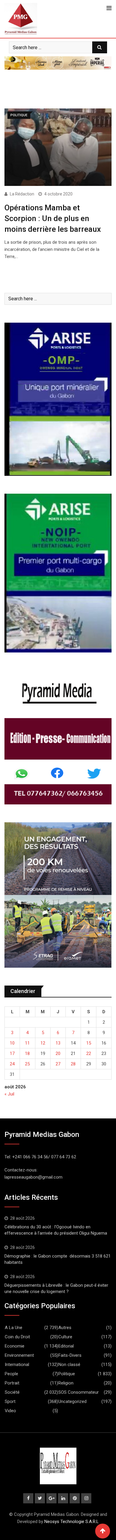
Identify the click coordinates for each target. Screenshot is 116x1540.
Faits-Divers (69, 1355)
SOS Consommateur (78, 1392)
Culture (65, 1336)
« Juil (9, 1094)
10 (12, 1043)
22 (88, 1053)
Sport (10, 1401)
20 (58, 1053)
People (11, 1373)
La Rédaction (22, 194)
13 (58, 1043)
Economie (14, 1346)
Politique (66, 1373)
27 (58, 1064)
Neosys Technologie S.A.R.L (71, 1521)
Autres (64, 1327)
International (17, 1364)
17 (12, 1053)
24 (12, 1064)
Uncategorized (72, 1401)
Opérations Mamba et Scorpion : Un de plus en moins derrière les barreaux (52, 218)
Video (10, 1410)
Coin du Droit (17, 1336)
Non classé (69, 1364)
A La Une (13, 1327)
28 (73, 1064)
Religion (65, 1383)
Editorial (66, 1346)
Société (12, 1392)
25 (27, 1064)
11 (27, 1043)
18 (27, 1053)
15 (88, 1043)
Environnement (19, 1355)
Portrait (12, 1383)
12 (42, 1043)
